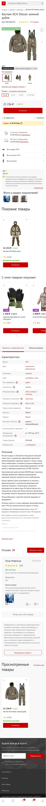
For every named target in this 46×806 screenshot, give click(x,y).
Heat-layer (29, 399)
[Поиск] (25, 3)
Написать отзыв (36, 550)
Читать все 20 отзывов (23, 614)
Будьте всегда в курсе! (14, 743)
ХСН (27, 362)
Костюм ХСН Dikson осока (12, 251)
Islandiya (28, 394)
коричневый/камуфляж (23, 68)
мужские (28, 373)
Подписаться (35, 756)
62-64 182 (30, 95)
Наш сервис (6, 784)
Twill (27, 392)
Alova (27, 403)
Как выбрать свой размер (17, 91)
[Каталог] (13, 800)
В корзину (23, 110)
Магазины (5, 790)
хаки (35, 68)
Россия (28, 408)
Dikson (28, 417)
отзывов (34, 22)
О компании (6, 772)
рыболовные (30, 369)
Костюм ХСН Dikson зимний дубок (14, 712)
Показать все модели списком (13, 87)
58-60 (21, 95)
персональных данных (32, 762)
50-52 (13, 95)
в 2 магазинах (24, 135)
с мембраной (30, 445)
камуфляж (29, 378)
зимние (28, 387)
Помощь (5, 778)
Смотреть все (38, 188)
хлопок (33, 392)
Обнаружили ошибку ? (23, 653)
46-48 (5, 95)
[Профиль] (42, 800)
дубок (27, 382)
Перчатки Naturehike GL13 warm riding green (14, 318)
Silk (32, 403)
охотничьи (29, 366)
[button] (4, 41)
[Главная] (3, 800)
